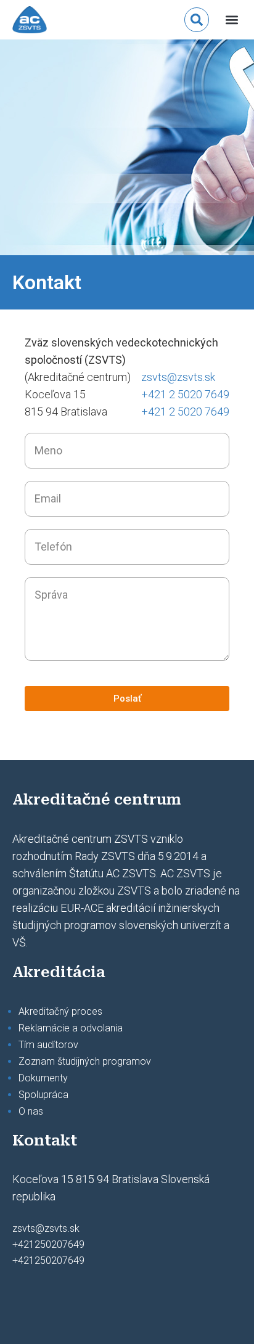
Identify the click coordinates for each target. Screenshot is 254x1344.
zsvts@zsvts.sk (178, 377)
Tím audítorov (48, 1045)
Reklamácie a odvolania (70, 1028)
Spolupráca (43, 1094)
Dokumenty (43, 1078)
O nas (30, 1111)
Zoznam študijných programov (84, 1061)
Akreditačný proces (60, 1011)
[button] (231, 20)
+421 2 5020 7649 (185, 394)
